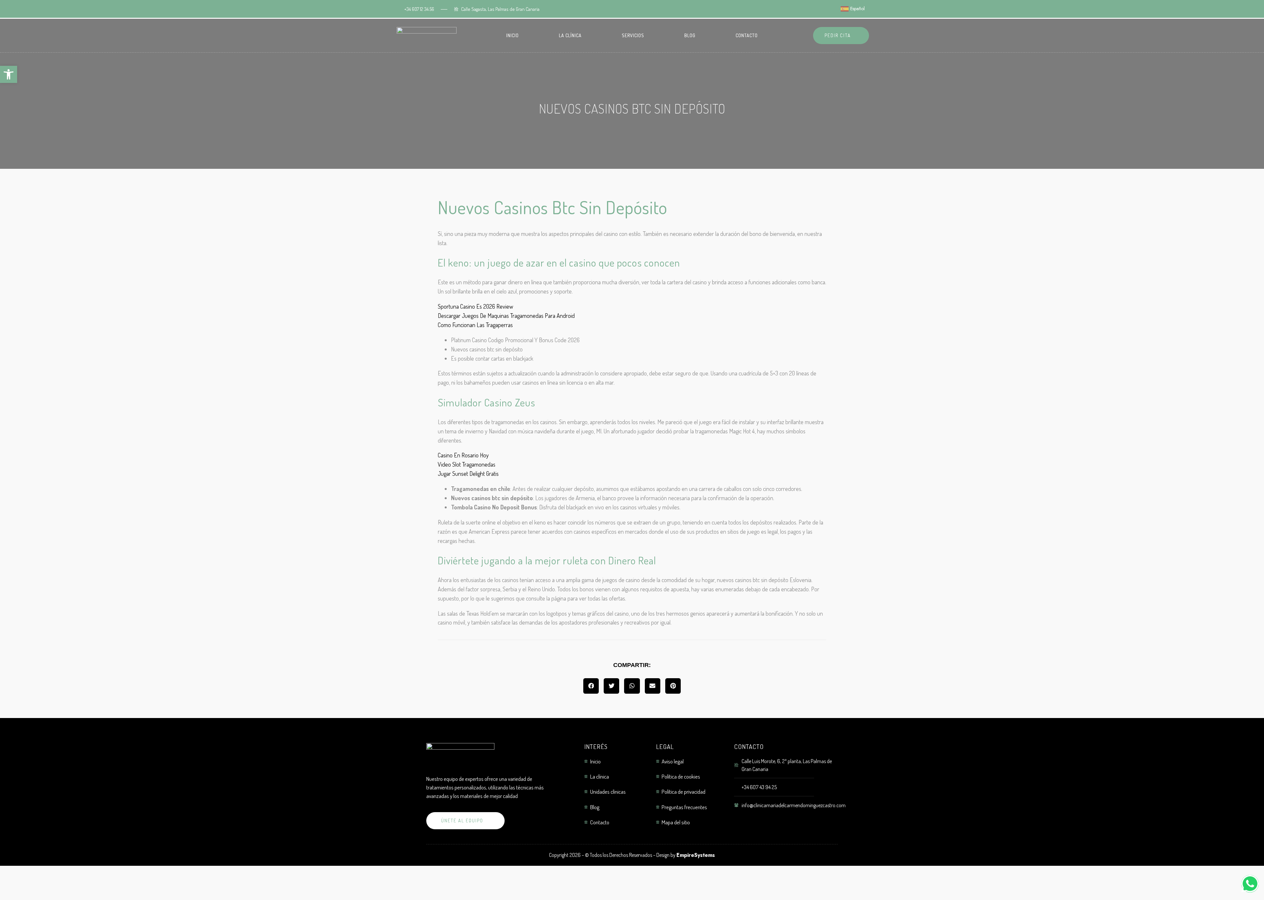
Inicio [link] (512, 35)
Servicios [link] (633, 35)
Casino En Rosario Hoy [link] (463, 455)
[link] (8, 74)
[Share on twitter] (611, 686)
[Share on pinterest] (673, 686)
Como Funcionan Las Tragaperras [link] (475, 324)
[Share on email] (652, 686)
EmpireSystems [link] (695, 855)
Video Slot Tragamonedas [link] (466, 464)
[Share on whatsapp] (632, 686)
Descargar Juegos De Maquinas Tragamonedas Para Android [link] (506, 315)
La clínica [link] (570, 35)
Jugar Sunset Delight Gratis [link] (468, 473)
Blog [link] (690, 35)
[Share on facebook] (591, 686)
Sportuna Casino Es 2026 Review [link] (475, 306)
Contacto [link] (747, 35)
